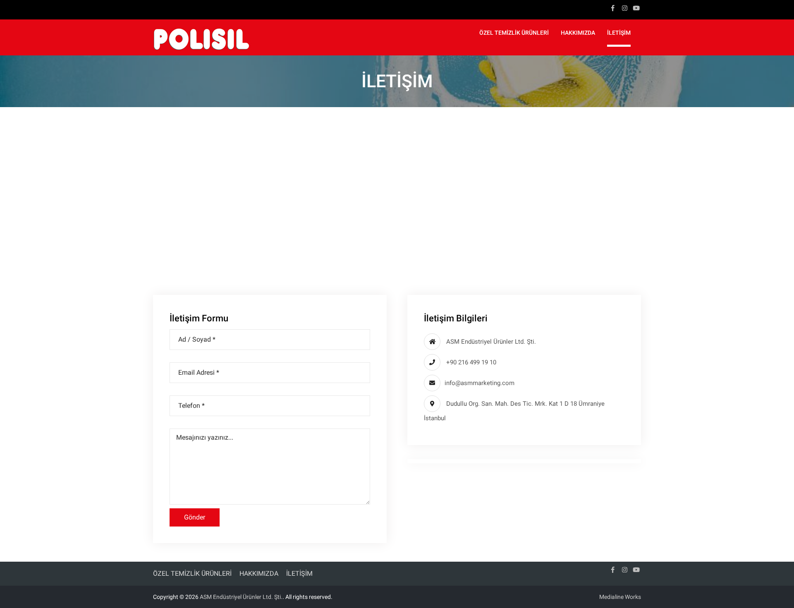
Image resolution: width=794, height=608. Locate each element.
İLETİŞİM (619, 32)
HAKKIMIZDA (578, 32)
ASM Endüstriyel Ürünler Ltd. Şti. (241, 597)
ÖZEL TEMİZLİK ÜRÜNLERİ (514, 32)
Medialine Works (620, 597)
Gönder (194, 517)
